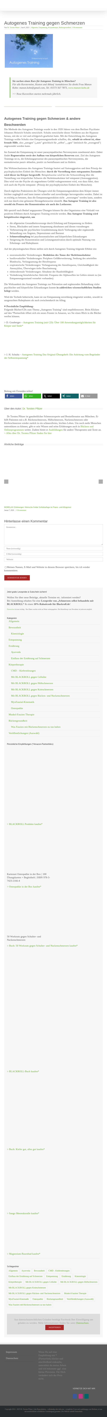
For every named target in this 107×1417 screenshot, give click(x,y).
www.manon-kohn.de (78, 87)
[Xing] (86, 1396)
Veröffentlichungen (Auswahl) (24, 733)
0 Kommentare (77, 28)
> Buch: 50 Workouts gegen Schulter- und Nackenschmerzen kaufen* (42, 945)
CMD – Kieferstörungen (23, 670)
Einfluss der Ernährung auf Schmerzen (30, 658)
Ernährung (14, 646)
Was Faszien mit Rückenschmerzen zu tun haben (35, 726)
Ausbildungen (56, 429)
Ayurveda (16, 652)
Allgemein (34, 28)
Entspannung (43, 28)
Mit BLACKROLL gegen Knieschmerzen (32, 689)
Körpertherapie (53, 28)
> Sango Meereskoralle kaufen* (23, 1213)
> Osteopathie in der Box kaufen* (24, 886)
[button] (13, 396)
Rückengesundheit (65, 28)
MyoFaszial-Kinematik (22, 702)
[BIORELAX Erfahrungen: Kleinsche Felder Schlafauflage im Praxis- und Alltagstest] (53, 453)
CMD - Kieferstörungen (59, 1270)
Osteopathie (17, 708)
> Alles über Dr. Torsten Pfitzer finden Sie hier (28, 433)
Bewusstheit (15, 627)
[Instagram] (81, 1396)
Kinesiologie (17, 633)
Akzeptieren (54, 1327)
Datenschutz (11, 609)
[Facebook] (75, 1396)
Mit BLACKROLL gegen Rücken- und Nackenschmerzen (40, 695)
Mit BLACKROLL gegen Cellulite (28, 677)
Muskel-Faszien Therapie (21, 714)
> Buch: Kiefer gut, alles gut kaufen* (26, 1149)
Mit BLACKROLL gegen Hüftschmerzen (32, 683)
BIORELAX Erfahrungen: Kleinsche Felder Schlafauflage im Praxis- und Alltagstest (37, 507)
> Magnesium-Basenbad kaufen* (23, 1253)
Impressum (11, 1352)
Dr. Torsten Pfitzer (13, 28)
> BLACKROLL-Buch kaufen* (23, 1071)
